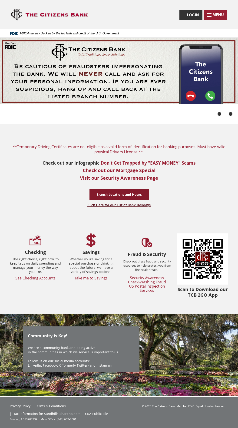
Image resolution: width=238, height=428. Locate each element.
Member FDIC (185, 406)
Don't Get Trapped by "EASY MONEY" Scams (148, 163)
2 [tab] (225, 114)
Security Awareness (147, 277)
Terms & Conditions (50, 406)
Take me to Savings (91, 278)
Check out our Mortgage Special (119, 170)
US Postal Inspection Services (147, 288)
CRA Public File (96, 413)
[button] (215, 15)
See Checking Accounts (35, 278)
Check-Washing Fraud (147, 282)
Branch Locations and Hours (119, 194)
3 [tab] (230, 114)
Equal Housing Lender (210, 406)
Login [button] (193, 16)
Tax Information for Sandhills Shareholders (47, 413)
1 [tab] (219, 114)
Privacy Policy (20, 406)
